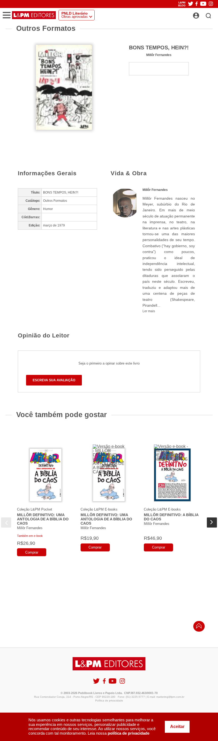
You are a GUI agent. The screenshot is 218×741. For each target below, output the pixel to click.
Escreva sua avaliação (54, 380)
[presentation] (6, 522)
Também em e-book (30, 535)
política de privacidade (128, 733)
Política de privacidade (109, 700)
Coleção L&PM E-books (99, 509)
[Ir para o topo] (198, 627)
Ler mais (148, 311)
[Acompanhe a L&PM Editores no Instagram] (210, 4)
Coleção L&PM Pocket (34, 509)
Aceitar (177, 726)
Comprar (31, 552)
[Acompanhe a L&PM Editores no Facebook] (196, 4)
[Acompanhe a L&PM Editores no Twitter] (190, 4)
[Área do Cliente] (202, 14)
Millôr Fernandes (158, 55)
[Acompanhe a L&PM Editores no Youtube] (203, 4)
